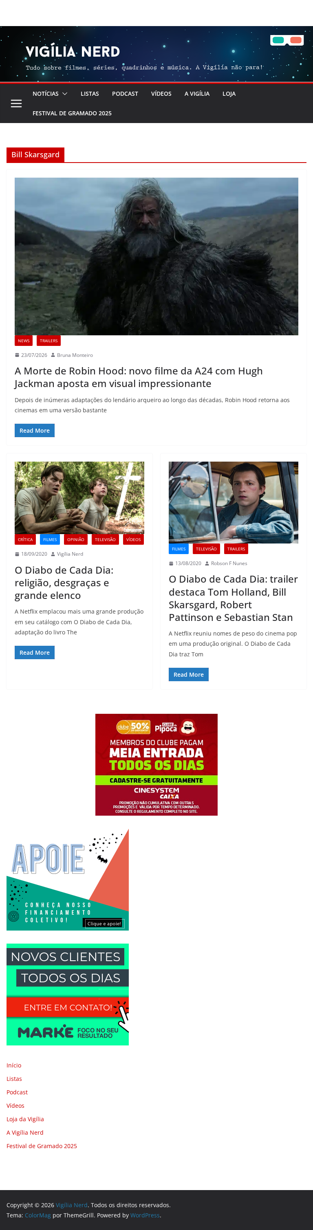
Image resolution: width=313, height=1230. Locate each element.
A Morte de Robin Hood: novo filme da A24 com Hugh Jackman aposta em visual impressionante (139, 377)
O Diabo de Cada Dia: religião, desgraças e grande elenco (64, 582)
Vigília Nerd (70, 553)
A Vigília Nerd (25, 1132)
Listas (90, 93)
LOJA (229, 93)
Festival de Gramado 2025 (72, 113)
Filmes (50, 539)
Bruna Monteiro (75, 355)
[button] (63, 93)
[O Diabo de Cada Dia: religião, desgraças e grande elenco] (79, 498)
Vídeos (161, 93)
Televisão (105, 539)
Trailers (48, 340)
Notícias (46, 93)
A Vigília (197, 93)
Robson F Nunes (229, 563)
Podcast (125, 93)
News (23, 340)
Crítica (25, 539)
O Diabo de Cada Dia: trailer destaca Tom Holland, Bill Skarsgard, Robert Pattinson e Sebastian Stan (233, 598)
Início (14, 1065)
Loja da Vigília (25, 1119)
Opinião (75, 539)
